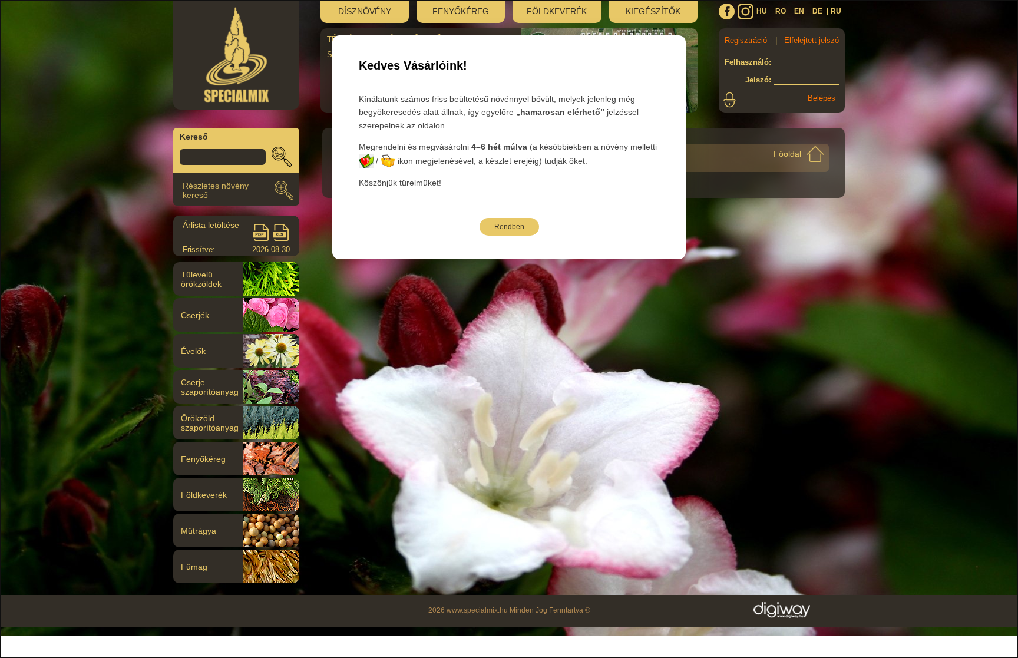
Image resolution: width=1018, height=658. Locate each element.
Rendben (509, 227)
